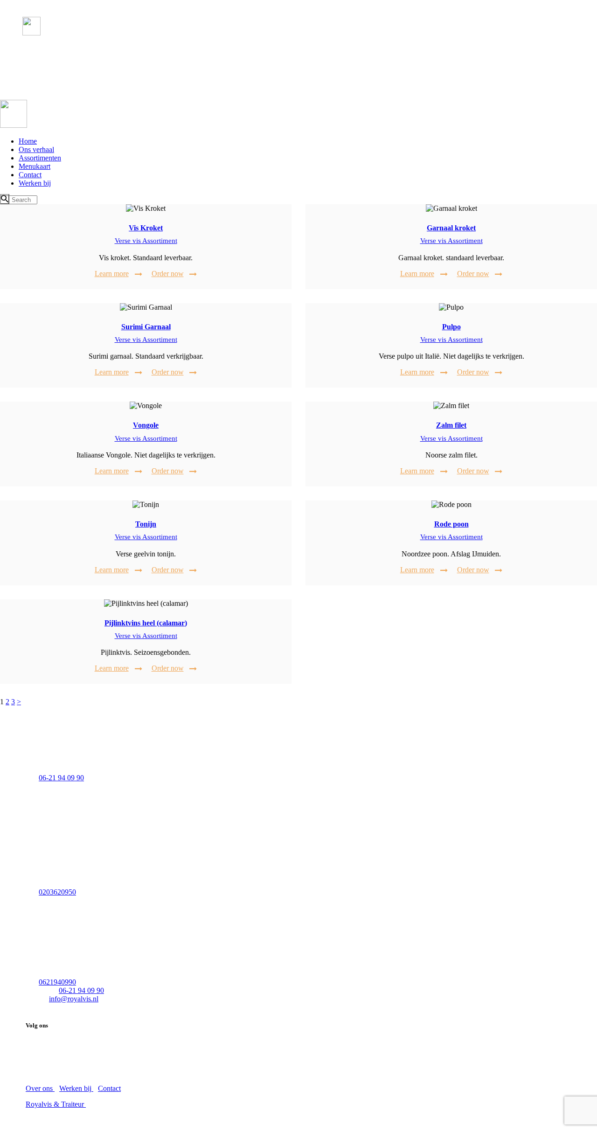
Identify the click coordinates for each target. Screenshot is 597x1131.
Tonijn (145, 524)
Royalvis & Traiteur (56, 1104)
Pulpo (451, 327)
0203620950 (57, 892)
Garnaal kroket (451, 228)
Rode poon (451, 524)
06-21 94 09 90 (61, 778)
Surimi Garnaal (146, 327)
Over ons (40, 1088)
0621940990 (57, 982)
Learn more (112, 274)
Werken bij (76, 1088)
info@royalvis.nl (73, 999)
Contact (109, 1088)
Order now (168, 274)
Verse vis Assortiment (146, 240)
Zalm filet (451, 425)
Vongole (146, 425)
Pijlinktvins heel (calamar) (145, 623)
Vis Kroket (146, 228)
